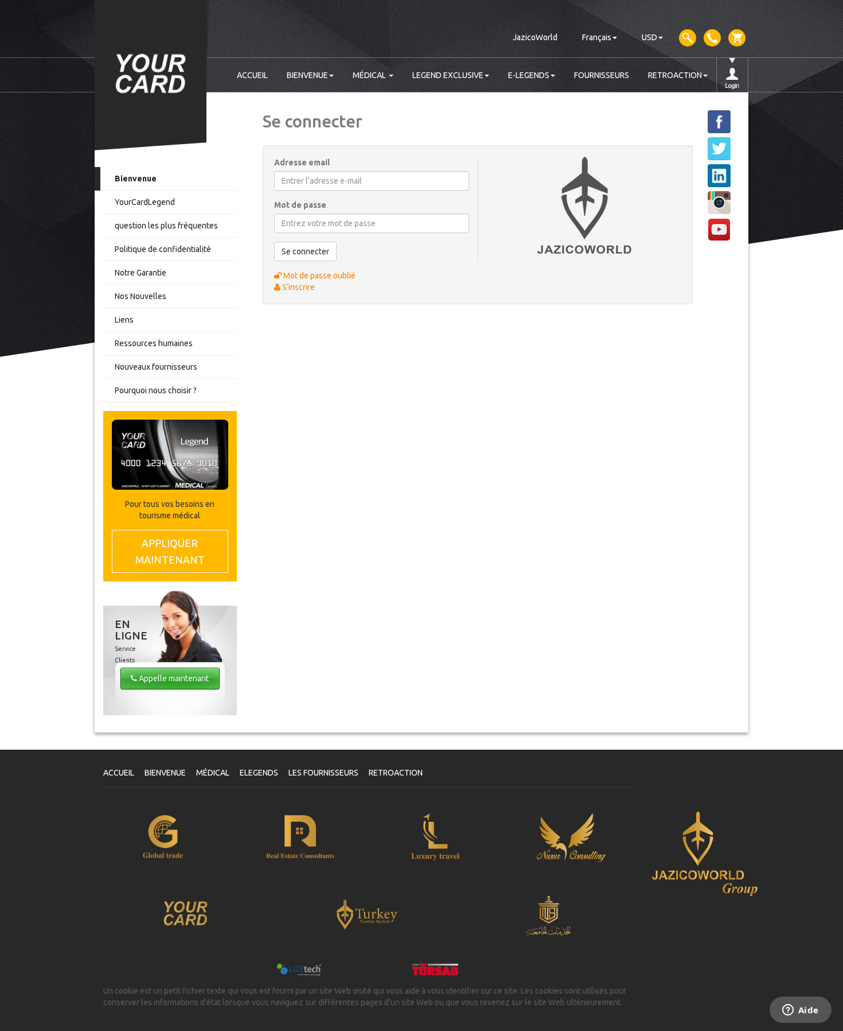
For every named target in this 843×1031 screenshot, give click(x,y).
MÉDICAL (370, 75)
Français (596, 37)
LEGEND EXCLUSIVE (447, 75)
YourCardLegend (145, 202)
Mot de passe (300, 205)
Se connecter (305, 251)
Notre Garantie (140, 272)
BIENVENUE (307, 75)
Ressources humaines (154, 343)
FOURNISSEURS (601, 75)
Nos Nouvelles (140, 296)
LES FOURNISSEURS (323, 772)
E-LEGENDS (528, 75)
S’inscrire (297, 287)
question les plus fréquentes (166, 225)
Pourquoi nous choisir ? (156, 390)
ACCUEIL (252, 75)
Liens (124, 319)
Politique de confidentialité (163, 249)
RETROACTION (675, 75)
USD (649, 37)
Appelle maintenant (173, 678)
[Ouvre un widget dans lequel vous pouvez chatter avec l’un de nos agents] (800, 1011)
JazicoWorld (535, 37)
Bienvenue (136, 178)
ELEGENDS (259, 772)
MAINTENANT (170, 551)
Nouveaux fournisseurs (156, 366)
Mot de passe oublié (319, 275)
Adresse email (302, 162)
